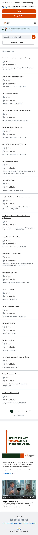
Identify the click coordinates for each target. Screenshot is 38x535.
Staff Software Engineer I (10, 161)
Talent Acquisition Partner (11, 374)
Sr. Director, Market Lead (10, 393)
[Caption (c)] (26, 497)
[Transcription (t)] (23, 497)
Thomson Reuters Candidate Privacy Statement (19, 523)
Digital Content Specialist (10, 237)
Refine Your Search (17, 43)
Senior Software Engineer (10, 306)
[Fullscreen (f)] (33, 497)
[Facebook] (11, 520)
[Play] (19, 489)
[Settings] (30, 497)
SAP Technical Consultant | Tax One (14, 144)
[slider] (20, 497)
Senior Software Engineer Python (13, 77)
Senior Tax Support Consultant (12, 127)
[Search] (34, 37)
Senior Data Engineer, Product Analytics (15, 357)
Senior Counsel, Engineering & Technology (16, 58)
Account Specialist (8, 323)
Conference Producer (9, 272)
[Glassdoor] (22, 520)
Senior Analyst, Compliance (11, 253)
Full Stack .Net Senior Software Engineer (15, 197)
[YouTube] (26, 520)
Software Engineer (8, 289)
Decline (19, 11)
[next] (30, 411)
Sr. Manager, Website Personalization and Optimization (16, 217)
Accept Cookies (19, 16)
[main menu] (34, 23)
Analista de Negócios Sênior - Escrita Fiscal (16, 110)
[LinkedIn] (15, 520)
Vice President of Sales (10, 93)
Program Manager (8, 180)
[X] (19, 520)
